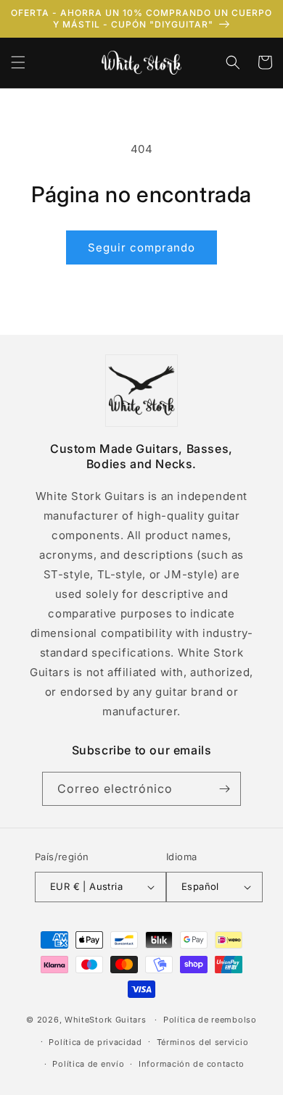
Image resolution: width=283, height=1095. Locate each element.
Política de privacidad (95, 1042)
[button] (18, 62)
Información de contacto (192, 1064)
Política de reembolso (210, 1020)
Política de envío (88, 1064)
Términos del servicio (203, 1042)
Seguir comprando (141, 247)
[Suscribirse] (224, 789)
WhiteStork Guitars (106, 1020)
